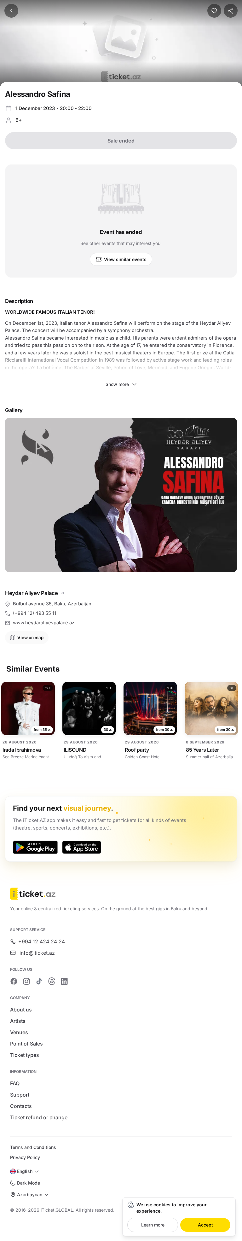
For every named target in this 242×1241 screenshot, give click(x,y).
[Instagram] (26, 981)
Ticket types (24, 1055)
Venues (19, 1032)
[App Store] (81, 847)
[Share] (231, 11)
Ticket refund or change (38, 1117)
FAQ (15, 1083)
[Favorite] (214, 11)
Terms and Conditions (33, 1147)
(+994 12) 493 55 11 (34, 613)
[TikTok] (39, 981)
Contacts (21, 1106)
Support (19, 1095)
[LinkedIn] (64, 981)
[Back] (11, 11)
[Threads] (51, 981)
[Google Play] (35, 847)
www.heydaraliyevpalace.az (43, 623)
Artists (18, 1021)
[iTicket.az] (121, 893)
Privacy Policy (25, 1157)
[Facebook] (14, 981)
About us (21, 1009)
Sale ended (121, 140)
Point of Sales (26, 1043)
